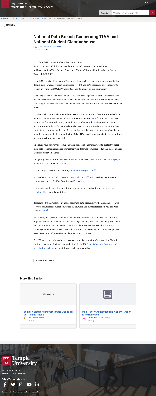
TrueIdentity (40, 191)
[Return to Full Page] (4, 25)
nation (94, 118)
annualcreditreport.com (82, 170)
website (42, 210)
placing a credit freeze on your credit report (66, 177)
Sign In (149, 2)
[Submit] (152, 12)
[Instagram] (21, 384)
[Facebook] (5, 384)
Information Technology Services (31, 6)
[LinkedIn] (37, 384)
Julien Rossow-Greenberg (50, 46)
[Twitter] (13, 384)
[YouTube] (29, 384)
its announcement (45, 261)
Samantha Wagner (36, 317)
